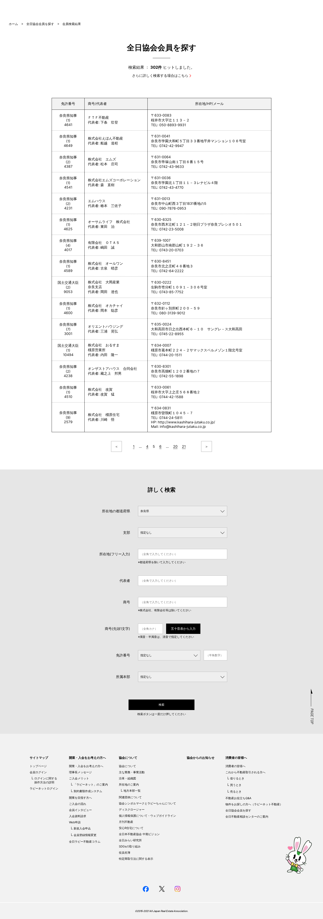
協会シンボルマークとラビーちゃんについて (147, 803)
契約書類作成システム (88, 791)
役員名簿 (124, 852)
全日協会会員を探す (40, 24)
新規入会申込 (82, 828)
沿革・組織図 (127, 778)
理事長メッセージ (80, 772)
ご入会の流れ (77, 804)
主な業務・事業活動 (132, 772)
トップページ (38, 766)
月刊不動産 (126, 822)
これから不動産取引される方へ (245, 772)
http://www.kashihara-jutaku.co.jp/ (186, 422)
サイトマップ (39, 757)
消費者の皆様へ (236, 757)
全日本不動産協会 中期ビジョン (139, 834)
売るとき (235, 791)
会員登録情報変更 (85, 835)
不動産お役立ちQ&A (238, 798)
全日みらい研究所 (130, 840)
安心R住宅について (131, 828)
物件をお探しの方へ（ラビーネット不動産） (254, 804)
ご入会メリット (79, 778)
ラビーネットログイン (44, 788)
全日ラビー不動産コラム (84, 841)
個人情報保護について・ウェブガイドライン (147, 815)
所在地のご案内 (129, 784)
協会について (128, 757)
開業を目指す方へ (80, 797)
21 (184, 446)
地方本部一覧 (132, 790)
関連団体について (130, 797)
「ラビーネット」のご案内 (91, 784)
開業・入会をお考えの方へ (87, 757)
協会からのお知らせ (200, 757)
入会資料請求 (77, 816)
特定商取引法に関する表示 (136, 858)
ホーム (13, 24)
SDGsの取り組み (130, 846)
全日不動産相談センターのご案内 (246, 816)
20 (175, 446)
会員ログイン (38, 772)
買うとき (235, 785)
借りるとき (237, 778)
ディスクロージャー (132, 809)
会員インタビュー (80, 810)
